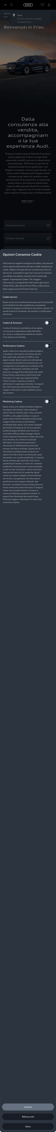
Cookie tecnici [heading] (10, 297)
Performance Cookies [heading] (14, 345)
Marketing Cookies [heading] (12, 401)
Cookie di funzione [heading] (12, 322)
